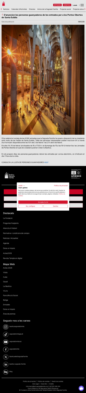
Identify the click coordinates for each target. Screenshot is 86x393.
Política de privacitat (61, 185)
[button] (21, 185)
